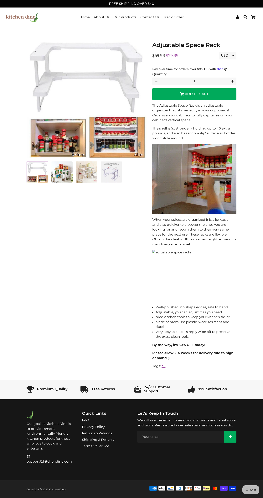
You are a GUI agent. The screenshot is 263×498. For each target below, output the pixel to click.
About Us (102, 17)
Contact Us (149, 17)
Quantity (159, 74)
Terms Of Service (95, 446)
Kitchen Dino (57, 489)
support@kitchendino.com (49, 461)
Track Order (173, 17)
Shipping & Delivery (98, 440)
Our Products (125, 17)
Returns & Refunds (97, 433)
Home (84, 17)
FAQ (85, 420)
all (163, 366)
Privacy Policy (93, 427)
